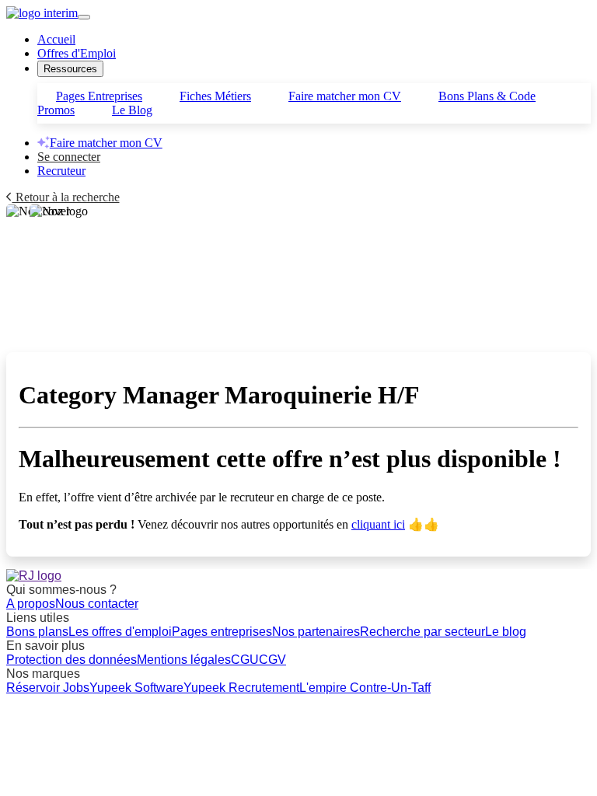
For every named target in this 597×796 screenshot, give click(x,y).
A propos (30, 603)
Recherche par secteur (422, 631)
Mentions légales (184, 659)
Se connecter (68, 156)
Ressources (70, 69)
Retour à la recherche (66, 197)
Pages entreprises (222, 631)
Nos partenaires (316, 631)
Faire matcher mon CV (344, 96)
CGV (272, 659)
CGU (245, 659)
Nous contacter (96, 603)
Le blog (505, 631)
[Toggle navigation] (84, 17)
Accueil (56, 39)
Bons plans (37, 631)
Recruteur (61, 170)
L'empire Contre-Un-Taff (365, 687)
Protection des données (71, 659)
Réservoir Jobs (47, 687)
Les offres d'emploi (120, 631)
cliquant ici (378, 524)
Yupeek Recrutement (241, 687)
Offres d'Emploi (76, 53)
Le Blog (132, 110)
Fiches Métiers (215, 96)
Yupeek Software (136, 687)
